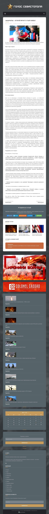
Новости (16, 23)
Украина (7, 477)
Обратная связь (9, 490)
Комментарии (8, 489)
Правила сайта (9, 485)
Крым (7, 471)
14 (30, 420)
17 (8, 422)
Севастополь (8, 473)
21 (30, 422)
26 (19, 424)
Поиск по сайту (9, 487)
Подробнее (7, 303)
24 (8, 424)
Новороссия (8, 475)
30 (41, 424)
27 (24, 424)
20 (24, 422)
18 (13, 422)
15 (35, 420)
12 (19, 420)
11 (13, 420)
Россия (7, 469)
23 (41, 422)
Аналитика (20, 23)
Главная (7, 481)
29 (35, 424)
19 (19, 422)
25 (13, 424)
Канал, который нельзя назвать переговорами (37, 234)
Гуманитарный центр (10, 479)
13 (24, 420)
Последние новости (10, 483)
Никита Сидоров (27, 23)
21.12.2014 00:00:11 (9, 23)
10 (8, 420)
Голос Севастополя (27, 510)
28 (30, 424)
